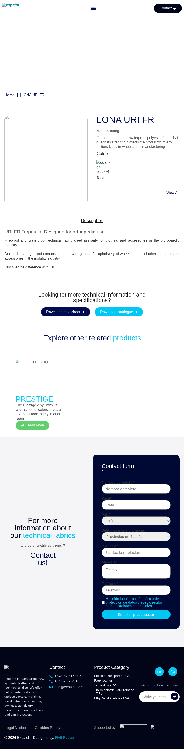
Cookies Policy (47, 728)
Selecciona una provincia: (123, 530)
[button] (93, 8)
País (105, 514)
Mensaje (109, 562)
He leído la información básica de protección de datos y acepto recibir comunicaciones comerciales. (134, 602)
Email (106, 498)
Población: (110, 546)
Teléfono (109, 583)
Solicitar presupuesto (136, 614)
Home (9, 95)
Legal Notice (15, 728)
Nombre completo (117, 482)
